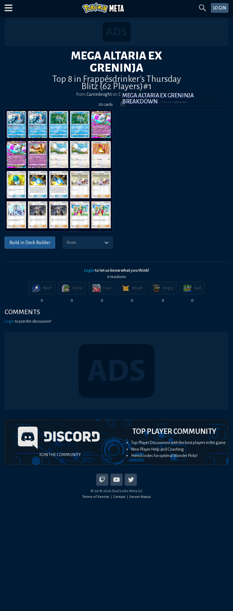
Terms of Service (95, 497)
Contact (119, 497)
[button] (8, 8)
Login (89, 270)
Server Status (140, 497)
